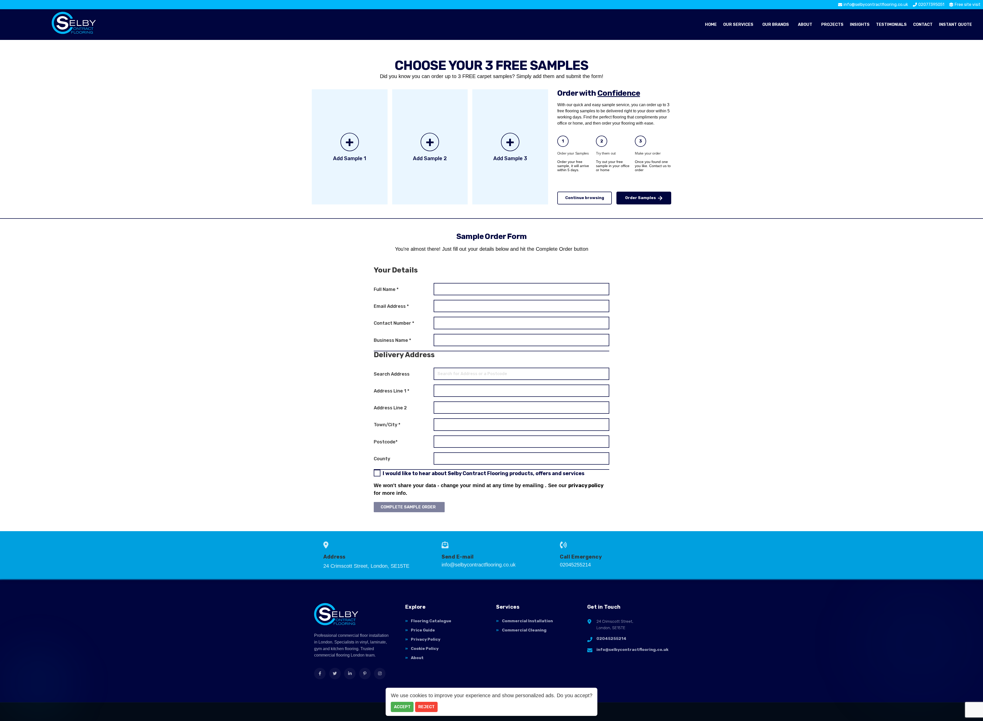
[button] (739, 24)
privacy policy (586, 485)
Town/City (387, 424)
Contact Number (394, 323)
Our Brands (775, 24)
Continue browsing (584, 197)
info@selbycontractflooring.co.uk (632, 649)
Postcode (386, 442)
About (805, 24)
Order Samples (640, 197)
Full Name (386, 289)
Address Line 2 (390, 408)
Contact (923, 24)
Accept (402, 706)
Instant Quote (955, 24)
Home (711, 24)
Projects (832, 24)
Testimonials (891, 24)
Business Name (392, 340)
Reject (426, 706)
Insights (860, 24)
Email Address (391, 306)
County (382, 458)
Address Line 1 (391, 391)
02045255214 (611, 638)
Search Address (392, 374)
